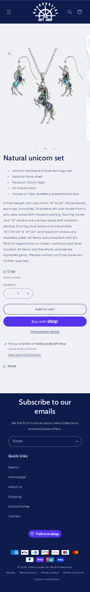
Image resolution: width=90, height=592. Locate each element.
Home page (17, 477)
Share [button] (12, 366)
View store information (24, 355)
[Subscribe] (76, 441)
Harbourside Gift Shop (42, 567)
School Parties (19, 506)
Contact (14, 516)
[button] (9, 12)
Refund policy (28, 573)
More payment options (45, 332)
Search (13, 467)
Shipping (15, 496)
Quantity (9, 284)
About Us (15, 487)
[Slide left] (35, 148)
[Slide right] (54, 148)
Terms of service (73, 573)
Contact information (47, 579)
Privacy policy (50, 573)
